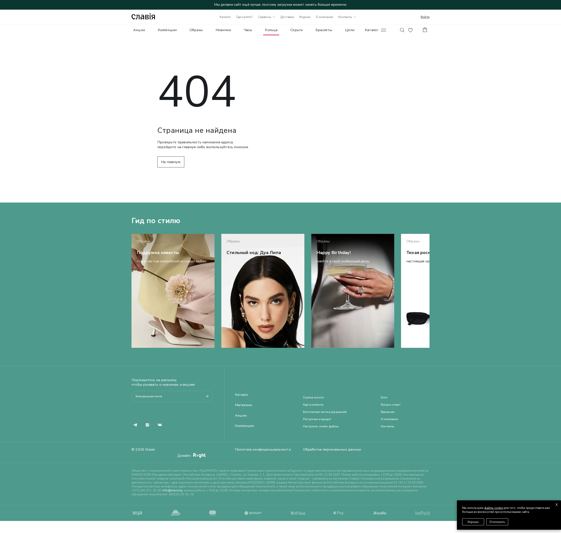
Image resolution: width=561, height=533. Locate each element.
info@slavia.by (173, 490)
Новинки (223, 30)
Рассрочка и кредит (317, 419)
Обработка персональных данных (332, 449)
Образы (196, 30)
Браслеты (324, 30)
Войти (425, 17)
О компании (324, 17)
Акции (139, 30)
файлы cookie (493, 508)
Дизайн (184, 455)
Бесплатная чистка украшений (325, 412)
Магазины (243, 405)
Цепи (349, 30)
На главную (171, 162)
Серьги (296, 30)
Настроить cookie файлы (321, 426)
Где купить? (244, 17)
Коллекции (167, 30)
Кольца (271, 30)
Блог (384, 398)
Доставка (287, 17)
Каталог (225, 17)
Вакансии (387, 412)
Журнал (305, 17)
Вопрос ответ (390, 405)
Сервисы (264, 17)
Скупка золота (313, 398)
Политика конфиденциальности (263, 449)
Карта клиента (313, 405)
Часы (248, 30)
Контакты (345, 17)
